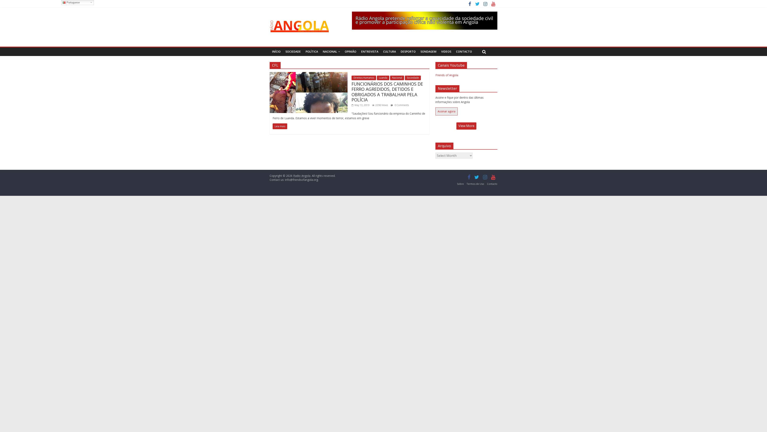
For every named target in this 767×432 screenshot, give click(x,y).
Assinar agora (446, 111)
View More (466, 126)
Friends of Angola (446, 75)
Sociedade (293, 51)
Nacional (330, 51)
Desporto (408, 51)
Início (276, 51)
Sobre (460, 184)
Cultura (389, 51)
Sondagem (428, 51)
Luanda (383, 77)
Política (312, 51)
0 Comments (401, 105)
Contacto (464, 51)
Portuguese (73, 2)
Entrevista (369, 51)
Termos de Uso (475, 184)
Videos (446, 51)
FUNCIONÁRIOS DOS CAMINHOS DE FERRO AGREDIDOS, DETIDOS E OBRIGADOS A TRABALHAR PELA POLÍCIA (387, 92)
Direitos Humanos (364, 77)
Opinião (350, 51)
